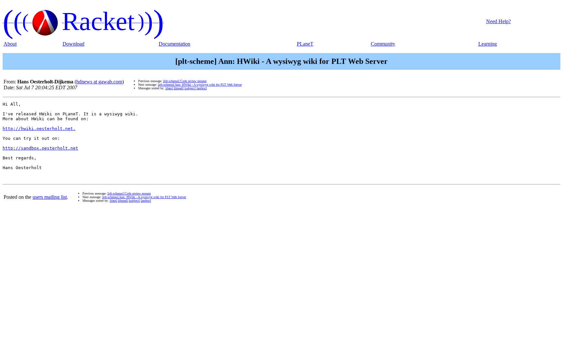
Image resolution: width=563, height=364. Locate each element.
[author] (201, 88)
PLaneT (305, 44)
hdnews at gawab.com (99, 81)
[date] (169, 88)
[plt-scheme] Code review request (185, 81)
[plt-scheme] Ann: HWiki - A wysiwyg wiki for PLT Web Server (200, 84)
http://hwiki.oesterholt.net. (39, 128)
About (10, 44)
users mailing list (50, 197)
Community (383, 44)
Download (73, 44)
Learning (487, 44)
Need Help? (498, 21)
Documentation (174, 44)
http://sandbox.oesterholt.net (40, 148)
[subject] (189, 88)
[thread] (178, 88)
